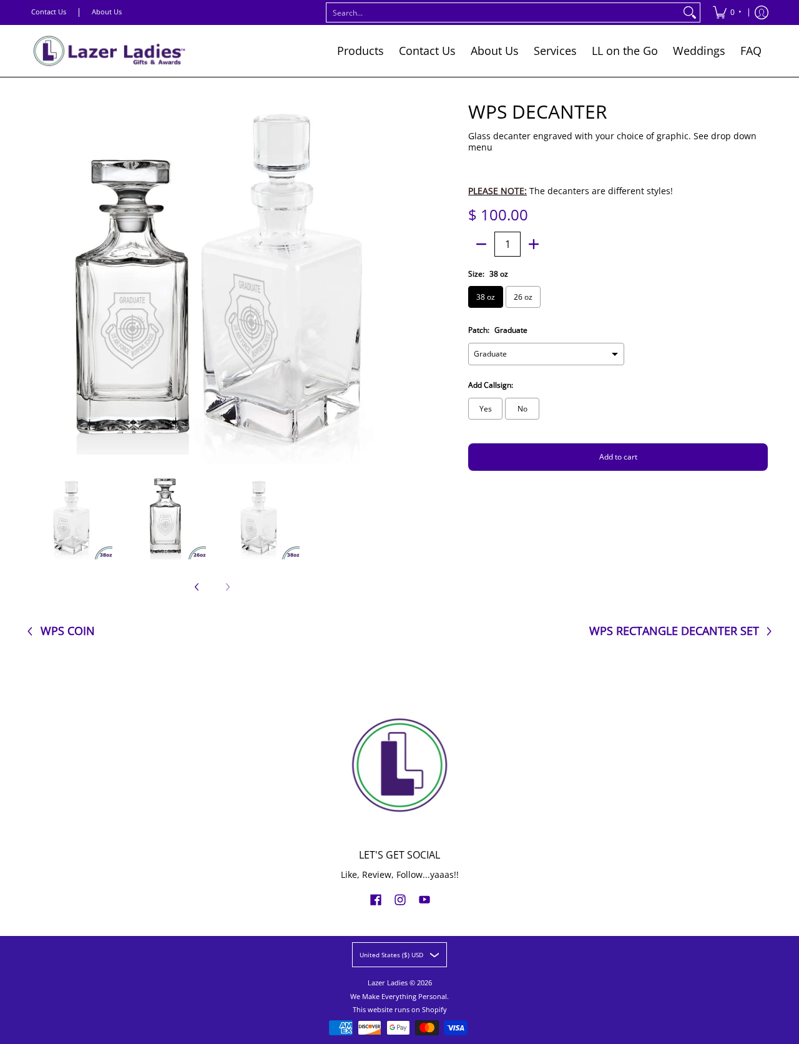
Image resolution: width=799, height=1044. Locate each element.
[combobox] (503, 12)
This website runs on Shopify (400, 1009)
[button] (376, 899)
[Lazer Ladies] (109, 51)
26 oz (523, 297)
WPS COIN (68, 631)
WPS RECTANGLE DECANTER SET (674, 631)
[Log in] (761, 12)
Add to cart (618, 456)
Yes (485, 408)
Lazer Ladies (388, 982)
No (522, 408)
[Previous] (40, 283)
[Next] (384, 283)
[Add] (534, 244)
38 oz (485, 297)
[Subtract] (481, 244)
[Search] (690, 12)
